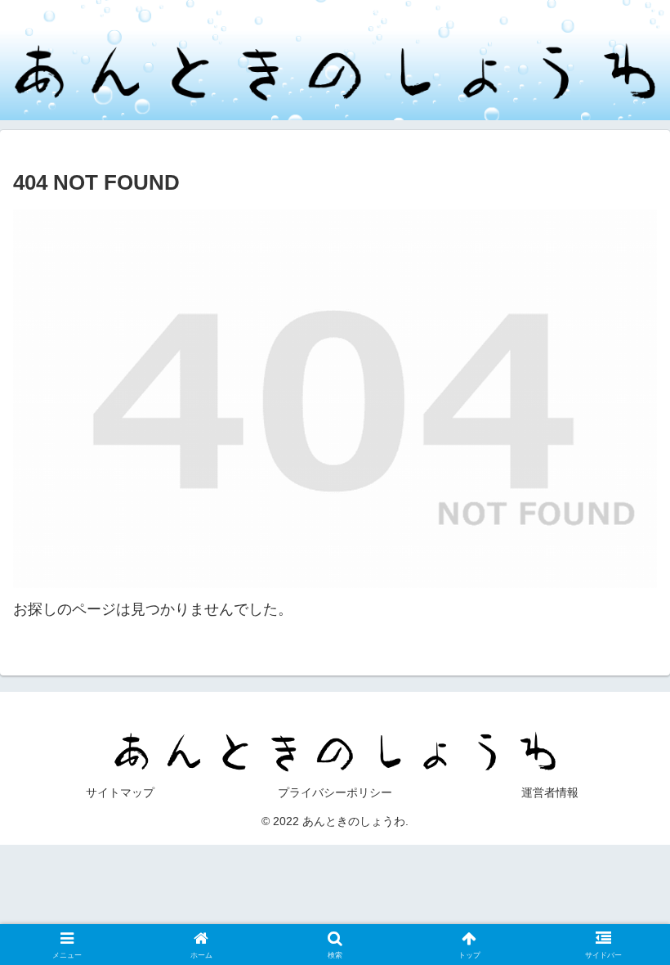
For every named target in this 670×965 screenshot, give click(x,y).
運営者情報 (549, 792)
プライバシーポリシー (335, 792)
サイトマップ (120, 792)
